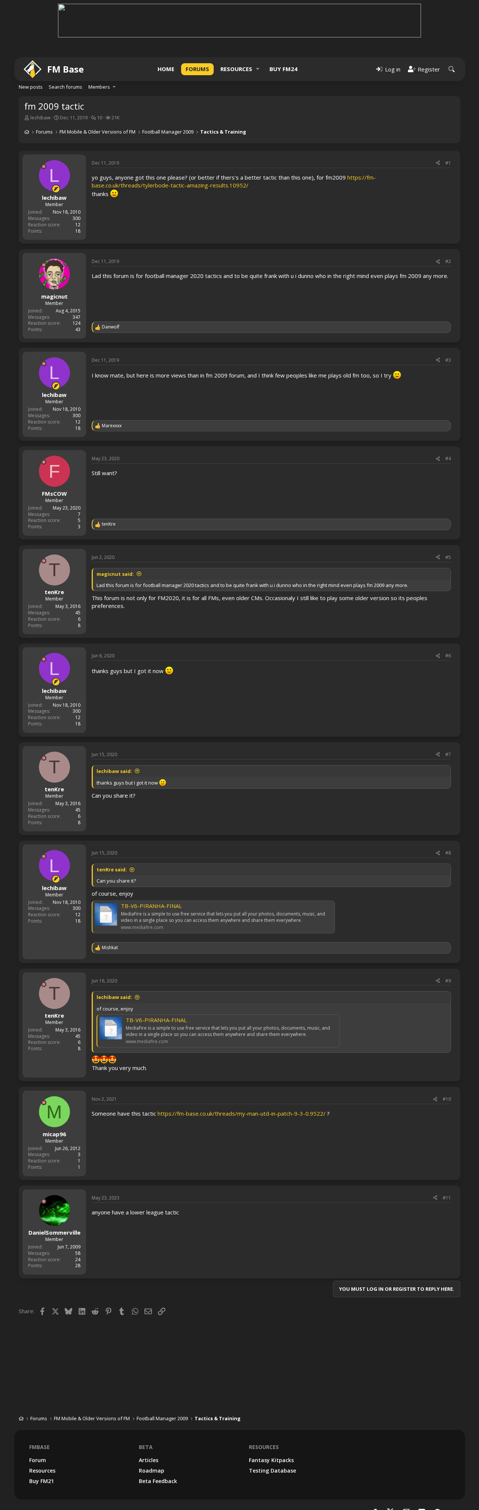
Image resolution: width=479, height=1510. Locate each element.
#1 (448, 163)
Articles (148, 1460)
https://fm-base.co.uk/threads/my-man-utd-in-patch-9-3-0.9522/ (242, 1113)
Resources (236, 69)
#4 (448, 458)
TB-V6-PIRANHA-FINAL (151, 906)
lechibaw (40, 117)
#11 (447, 1198)
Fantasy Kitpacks (271, 1460)
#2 (448, 261)
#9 (448, 981)
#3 (448, 360)
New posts (31, 86)
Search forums (65, 86)
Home (166, 69)
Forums (197, 69)
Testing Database (272, 1470)
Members (99, 86)
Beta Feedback (158, 1481)
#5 (448, 557)
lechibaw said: (114, 771)
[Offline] (43, 166)
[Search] (452, 69)
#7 (448, 754)
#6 (448, 655)
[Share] (438, 163)
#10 (447, 1099)
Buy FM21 (41, 1481)
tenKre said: (112, 869)
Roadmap (151, 1470)
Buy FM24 (283, 69)
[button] (258, 69)
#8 (448, 853)
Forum (37, 1460)
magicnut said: (115, 574)
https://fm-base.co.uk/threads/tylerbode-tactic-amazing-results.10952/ (234, 181)
